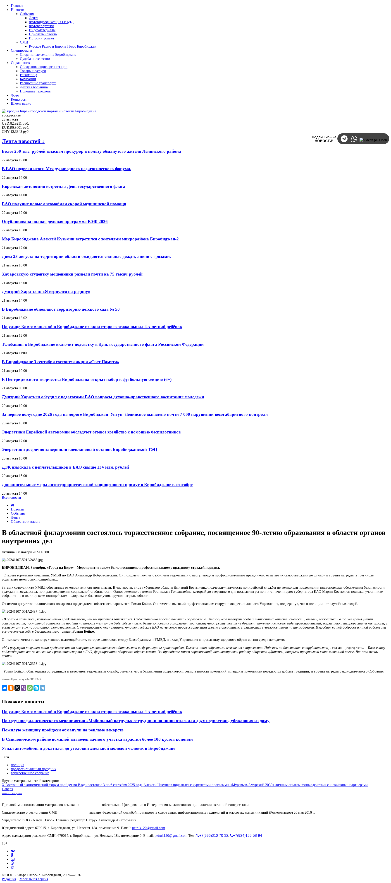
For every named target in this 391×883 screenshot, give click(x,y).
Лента (15, 517)
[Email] (12, 867)
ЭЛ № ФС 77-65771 (73, 812)
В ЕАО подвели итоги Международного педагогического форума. (66, 168)
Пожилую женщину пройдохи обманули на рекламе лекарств (63, 730)
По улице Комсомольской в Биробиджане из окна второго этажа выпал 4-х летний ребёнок (92, 326)
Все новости (11, 497)
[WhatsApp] (30, 688)
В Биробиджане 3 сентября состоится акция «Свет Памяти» (60, 361)
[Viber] (23, 688)
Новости (17, 509)
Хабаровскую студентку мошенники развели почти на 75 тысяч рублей (72, 274)
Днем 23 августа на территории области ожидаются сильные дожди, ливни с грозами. (86, 256)
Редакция (9, 879)
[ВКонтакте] (4, 688)
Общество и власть (25, 521)
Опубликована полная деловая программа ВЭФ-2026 (55, 221)
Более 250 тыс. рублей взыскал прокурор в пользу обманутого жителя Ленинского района (91, 151)
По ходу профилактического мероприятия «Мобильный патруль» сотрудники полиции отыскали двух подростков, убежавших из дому (135, 720)
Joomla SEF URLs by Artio (12, 794)
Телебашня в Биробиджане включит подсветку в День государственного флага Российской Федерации (103, 344)
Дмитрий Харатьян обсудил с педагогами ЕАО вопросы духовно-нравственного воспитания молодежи (103, 396)
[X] (17, 688)
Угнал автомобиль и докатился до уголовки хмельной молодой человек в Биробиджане (88, 748)
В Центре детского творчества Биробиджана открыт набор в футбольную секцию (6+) (87, 379)
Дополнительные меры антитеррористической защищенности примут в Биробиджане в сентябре (97, 484)
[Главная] (12, 505)
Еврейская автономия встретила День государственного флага (63, 186)
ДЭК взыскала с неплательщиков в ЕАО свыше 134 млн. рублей (65, 467)
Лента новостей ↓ (23, 141)
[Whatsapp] (12, 863)
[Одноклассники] (11, 688)
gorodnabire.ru (90, 805)
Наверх (7, 789)
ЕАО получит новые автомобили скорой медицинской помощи (64, 203)
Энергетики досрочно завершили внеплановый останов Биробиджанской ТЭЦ (79, 449)
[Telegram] (42, 688)
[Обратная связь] (12, 859)
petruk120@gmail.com (148, 828)
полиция (17, 765)
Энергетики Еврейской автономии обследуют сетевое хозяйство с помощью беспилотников (91, 432)
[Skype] (36, 688)
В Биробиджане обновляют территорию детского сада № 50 (61, 309)
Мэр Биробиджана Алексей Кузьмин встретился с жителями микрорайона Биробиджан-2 (90, 239)
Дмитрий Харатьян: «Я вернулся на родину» (46, 291)
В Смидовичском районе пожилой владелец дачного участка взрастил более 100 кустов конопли (97, 739)
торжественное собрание (30, 773)
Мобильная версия (33, 879)
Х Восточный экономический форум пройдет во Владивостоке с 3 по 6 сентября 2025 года (72, 785)
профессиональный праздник (33, 769)
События (18, 513)
